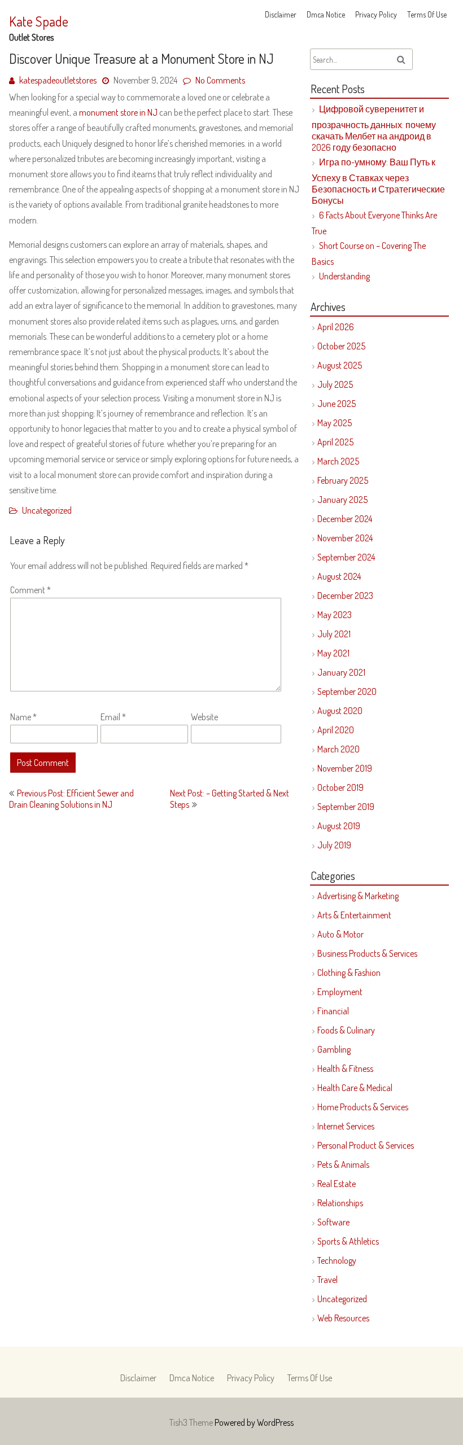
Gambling (334, 1049)
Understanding (344, 276)
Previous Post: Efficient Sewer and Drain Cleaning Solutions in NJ (71, 798)
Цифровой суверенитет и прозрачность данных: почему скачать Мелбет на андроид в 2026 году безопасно (374, 128)
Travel (327, 1279)
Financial (333, 1011)
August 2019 (338, 825)
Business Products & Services (367, 953)
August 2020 (339, 710)
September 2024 (346, 557)
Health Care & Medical (354, 1087)
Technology (336, 1260)
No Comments (220, 80)
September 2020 (347, 691)
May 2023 (334, 614)
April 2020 (335, 729)
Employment (339, 991)
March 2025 (338, 461)
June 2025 (336, 403)
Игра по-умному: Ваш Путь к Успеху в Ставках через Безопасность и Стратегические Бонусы (378, 181)
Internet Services (345, 1126)
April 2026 (335, 326)
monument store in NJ (118, 112)
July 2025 (335, 384)
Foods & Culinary (346, 1030)
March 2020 (338, 749)
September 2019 (345, 806)
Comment (30, 589)
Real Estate (336, 1183)
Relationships (340, 1202)
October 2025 (341, 346)
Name (23, 716)
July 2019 (334, 845)
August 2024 (339, 576)
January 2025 (342, 499)
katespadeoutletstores (58, 80)
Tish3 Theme (192, 1422)
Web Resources (343, 1318)
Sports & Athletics (348, 1241)
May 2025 (334, 422)
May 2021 (333, 653)
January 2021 (341, 672)
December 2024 (344, 518)
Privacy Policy (376, 14)
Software (333, 1222)
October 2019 (340, 787)
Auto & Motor (340, 934)
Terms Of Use (427, 14)
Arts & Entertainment (354, 915)
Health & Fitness (345, 1068)
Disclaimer (280, 14)
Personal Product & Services (365, 1145)
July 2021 (334, 634)
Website (204, 716)
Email (113, 716)
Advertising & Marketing (358, 895)
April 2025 (335, 442)
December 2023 (345, 595)
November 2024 (345, 538)
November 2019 (344, 768)
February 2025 (342, 480)
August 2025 (339, 365)
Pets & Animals (343, 1164)
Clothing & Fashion (349, 972)
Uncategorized (47, 510)
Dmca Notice (326, 14)
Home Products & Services (362, 1107)
